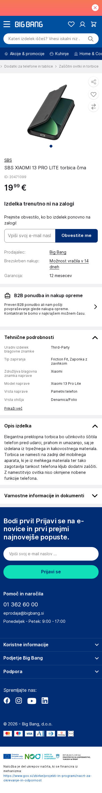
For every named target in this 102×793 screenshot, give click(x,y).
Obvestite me (76, 235)
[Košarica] (94, 24)
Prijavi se (51, 571)
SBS (8, 160)
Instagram (18, 700)
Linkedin (44, 700)
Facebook (6, 700)
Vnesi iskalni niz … (44, 38)
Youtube (31, 700)
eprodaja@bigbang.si (23, 613)
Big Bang (58, 252)
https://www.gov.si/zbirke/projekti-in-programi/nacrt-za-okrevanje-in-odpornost (47, 778)
